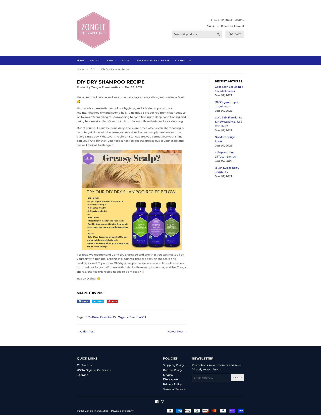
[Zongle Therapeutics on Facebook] (157, 402)
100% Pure (92, 317)
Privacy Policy (172, 384)
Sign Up (237, 377)
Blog (125, 60)
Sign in (211, 26)
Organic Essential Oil (132, 317)
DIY (92, 69)
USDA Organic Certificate (152, 60)
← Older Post (86, 331)
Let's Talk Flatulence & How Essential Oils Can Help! (228, 122)
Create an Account (232, 26)
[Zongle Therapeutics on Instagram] (162, 402)
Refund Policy (172, 370)
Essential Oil (108, 317)
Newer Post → (177, 331)
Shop (94, 60)
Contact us (183, 60)
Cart (237, 34)
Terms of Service (174, 389)
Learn (109, 60)
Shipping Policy (173, 365)
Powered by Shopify (122, 410)
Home (80, 60)
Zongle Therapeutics (96, 410)
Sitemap (82, 375)
